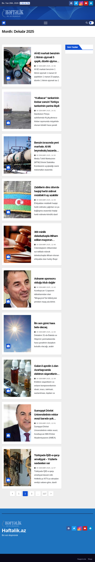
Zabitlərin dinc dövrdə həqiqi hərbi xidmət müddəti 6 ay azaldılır (46, 191)
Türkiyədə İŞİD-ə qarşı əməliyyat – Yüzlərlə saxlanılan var (46, 459)
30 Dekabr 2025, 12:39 (46, 379)
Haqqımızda (81, 559)
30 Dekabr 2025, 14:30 (46, 155)
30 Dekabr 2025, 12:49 (46, 200)
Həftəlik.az (14, 530)
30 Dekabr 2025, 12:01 (46, 423)
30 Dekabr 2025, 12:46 (46, 245)
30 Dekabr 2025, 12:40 (46, 332)
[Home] (4, 23)
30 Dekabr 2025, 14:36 (46, 66)
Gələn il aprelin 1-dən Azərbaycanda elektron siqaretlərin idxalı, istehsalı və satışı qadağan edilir (46, 373)
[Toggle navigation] (45, 23)
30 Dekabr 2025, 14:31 (46, 111)
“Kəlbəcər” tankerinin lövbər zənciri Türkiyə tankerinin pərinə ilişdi (46, 101)
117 (44, 493)
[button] (87, 23)
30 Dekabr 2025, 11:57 (46, 468)
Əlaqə (90, 559)
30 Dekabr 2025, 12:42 (46, 287)
